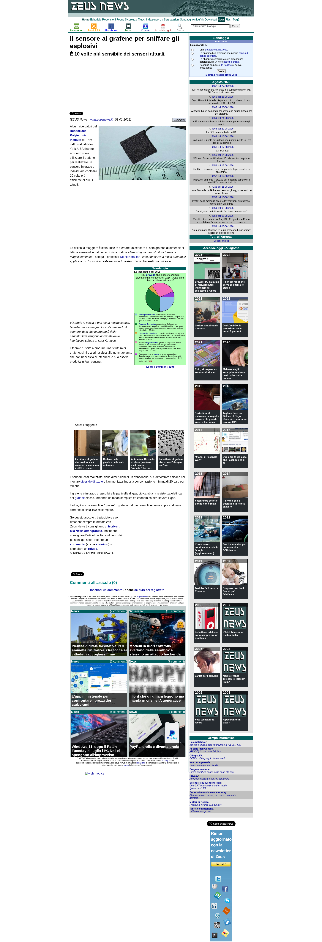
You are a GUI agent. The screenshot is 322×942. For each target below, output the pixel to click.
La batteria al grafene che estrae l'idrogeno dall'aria (171, 462)
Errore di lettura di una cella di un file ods (212, 772)
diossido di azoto (91, 481)
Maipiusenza (155, 19)
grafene (80, 498)
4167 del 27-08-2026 (222, 86)
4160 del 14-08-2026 (222, 155)
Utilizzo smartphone (200, 811)
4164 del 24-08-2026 (222, 118)
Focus (120, 19)
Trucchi (142, 19)
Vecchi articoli (221, 240)
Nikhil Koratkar (130, 256)
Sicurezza (131, 19)
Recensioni (109, 19)
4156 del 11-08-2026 (222, 186)
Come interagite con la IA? (204, 765)
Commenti (179, 119)
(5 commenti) (118, 711)
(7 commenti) (118, 611)
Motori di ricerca (199, 802)
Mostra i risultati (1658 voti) (221, 74)
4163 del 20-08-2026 (222, 128)
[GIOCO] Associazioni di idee (205, 751)
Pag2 (236, 19)
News (221, 19)
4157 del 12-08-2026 (222, 176)
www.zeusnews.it (101, 119)
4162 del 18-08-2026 (222, 136)
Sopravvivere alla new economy (208, 792)
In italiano (226, 65)
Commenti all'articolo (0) (93, 582)
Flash (228, 19)
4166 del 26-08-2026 (222, 96)
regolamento (142, 597)
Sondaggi (185, 19)
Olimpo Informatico (221, 737)
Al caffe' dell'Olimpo (201, 748)
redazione (140, 763)
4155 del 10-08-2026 (222, 197)
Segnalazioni (171, 19)
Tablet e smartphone (201, 808)
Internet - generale (200, 762)
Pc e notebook (198, 742)
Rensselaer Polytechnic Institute (78, 135)
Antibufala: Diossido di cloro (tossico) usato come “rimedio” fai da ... (142, 464)
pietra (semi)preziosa (216, 49)
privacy (165, 760)
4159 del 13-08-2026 (222, 165)
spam (156, 354)
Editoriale (95, 19)
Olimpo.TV (196, 755)
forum (126, 765)
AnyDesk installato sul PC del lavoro (209, 778)
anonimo (102, 544)
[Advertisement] (97, 84)
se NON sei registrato (149, 590)
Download (211, 19)
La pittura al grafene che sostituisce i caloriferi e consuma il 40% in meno (87, 464)
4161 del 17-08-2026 (222, 147)
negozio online (231, 61)
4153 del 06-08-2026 (222, 215)
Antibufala (198, 19)
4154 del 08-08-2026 (222, 208)
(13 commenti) (175, 611)
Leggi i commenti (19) (160, 366)
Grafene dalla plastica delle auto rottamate (113, 462)
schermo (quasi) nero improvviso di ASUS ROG (215, 744)
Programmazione (199, 769)
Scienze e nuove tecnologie (205, 782)
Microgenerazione (147, 315)
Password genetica (147, 324)
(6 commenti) (118, 661)
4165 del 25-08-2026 (222, 107)
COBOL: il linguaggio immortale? (207, 758)
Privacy (194, 776)
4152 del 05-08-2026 (222, 226)
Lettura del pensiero (148, 333)
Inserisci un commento (106, 590)
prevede (150, 275)
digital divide (152, 343)
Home (85, 19)
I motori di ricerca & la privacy (206, 804)
